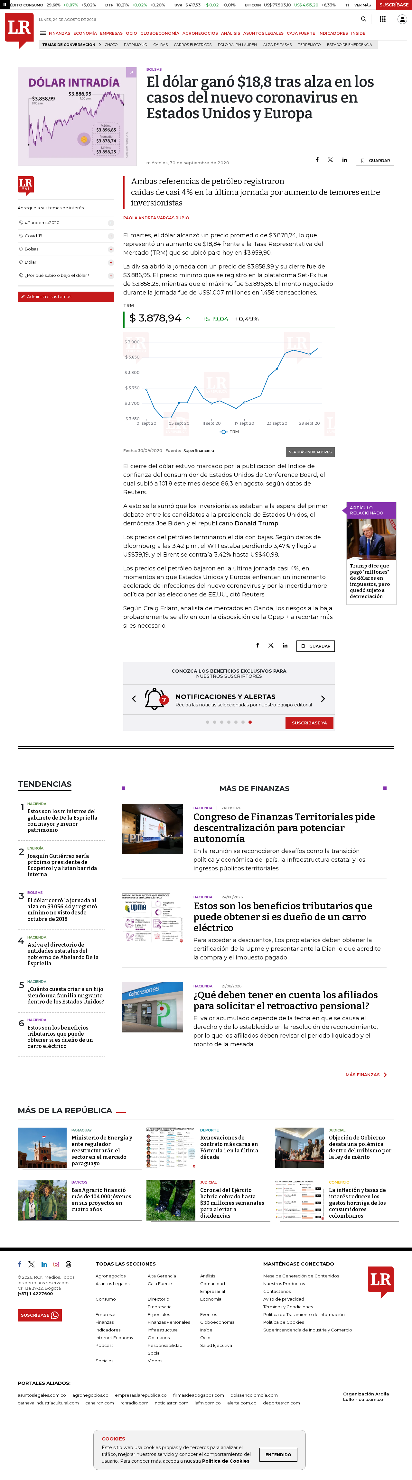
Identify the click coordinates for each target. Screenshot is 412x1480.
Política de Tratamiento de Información (304, 1314)
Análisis (207, 1275)
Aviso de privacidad (283, 1299)
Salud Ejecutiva (216, 1345)
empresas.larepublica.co (141, 1395)
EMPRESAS (111, 33)
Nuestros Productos (284, 1283)
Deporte (209, 1130)
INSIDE (358, 33)
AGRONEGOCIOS (200, 33)
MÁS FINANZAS (363, 1074)
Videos (155, 1360)
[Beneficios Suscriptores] (383, 19)
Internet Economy (114, 1337)
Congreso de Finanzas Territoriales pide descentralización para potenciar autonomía (284, 828)
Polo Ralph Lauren (237, 45)
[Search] (363, 19)
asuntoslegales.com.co (42, 1395)
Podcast (104, 1345)
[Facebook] (317, 160)
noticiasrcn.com (171, 1402)
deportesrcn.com (281, 1402)
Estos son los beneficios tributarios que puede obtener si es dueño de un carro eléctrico (60, 1037)
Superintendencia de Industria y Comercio (307, 1329)
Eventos (208, 1314)
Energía (35, 848)
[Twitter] (330, 160)
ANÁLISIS (230, 33)
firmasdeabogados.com (198, 1395)
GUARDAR (379, 160)
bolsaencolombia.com (254, 1395)
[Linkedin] (344, 160)
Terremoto (309, 45)
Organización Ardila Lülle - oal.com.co (366, 1396)
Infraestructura (163, 1329)
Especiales (159, 1314)
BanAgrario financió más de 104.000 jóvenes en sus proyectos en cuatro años (101, 1199)
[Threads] (71, 1265)
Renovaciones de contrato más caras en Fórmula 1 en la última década (229, 1147)
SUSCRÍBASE (394, 5)
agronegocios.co (90, 1395)
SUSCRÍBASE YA (309, 722)
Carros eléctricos (192, 45)
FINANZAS (59, 33)
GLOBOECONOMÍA (159, 33)
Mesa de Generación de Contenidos (301, 1275)
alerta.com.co (242, 1402)
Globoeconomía (217, 1322)
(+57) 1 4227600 (35, 1293)
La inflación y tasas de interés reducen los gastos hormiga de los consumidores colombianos (357, 1203)
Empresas (106, 1314)
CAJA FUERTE (301, 33)
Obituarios (159, 1337)
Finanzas (105, 1322)
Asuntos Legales (112, 1283)
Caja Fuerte (160, 1283)
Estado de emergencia (349, 45)
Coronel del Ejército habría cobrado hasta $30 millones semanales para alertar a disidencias (232, 1203)
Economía (210, 1299)
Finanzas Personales (169, 1322)
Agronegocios (111, 1275)
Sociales (104, 1360)
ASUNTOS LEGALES (263, 33)
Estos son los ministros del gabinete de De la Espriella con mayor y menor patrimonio (62, 820)
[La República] (19, 31)
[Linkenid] (47, 1265)
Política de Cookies (225, 1461)
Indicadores (108, 1329)
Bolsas (35, 892)
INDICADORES (333, 33)
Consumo (106, 1299)
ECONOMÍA (85, 33)
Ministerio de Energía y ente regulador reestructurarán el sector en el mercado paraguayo (101, 1151)
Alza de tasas (277, 45)
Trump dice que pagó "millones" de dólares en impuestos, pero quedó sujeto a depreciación (370, 581)
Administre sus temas (48, 296)
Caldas (161, 45)
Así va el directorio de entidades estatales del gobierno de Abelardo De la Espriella (63, 954)
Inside (206, 1329)
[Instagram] (58, 1265)
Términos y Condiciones (288, 1306)
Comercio (339, 1182)
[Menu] (44, 33)
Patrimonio (135, 45)
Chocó (111, 45)
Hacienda (36, 804)
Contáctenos (277, 1291)
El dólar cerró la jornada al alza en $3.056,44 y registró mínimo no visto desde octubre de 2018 (62, 909)
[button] (132, 699)
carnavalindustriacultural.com (48, 1402)
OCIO (131, 33)
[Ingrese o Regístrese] (402, 19)
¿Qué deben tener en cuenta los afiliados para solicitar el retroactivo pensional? (285, 1000)
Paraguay (81, 1130)
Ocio (205, 1337)
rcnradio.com (134, 1402)
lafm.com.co (208, 1402)
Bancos (79, 1182)
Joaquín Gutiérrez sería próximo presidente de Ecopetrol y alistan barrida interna (62, 865)
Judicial (337, 1130)
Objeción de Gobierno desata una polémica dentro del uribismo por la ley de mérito (360, 1147)
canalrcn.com (99, 1402)
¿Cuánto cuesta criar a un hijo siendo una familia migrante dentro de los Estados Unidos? (65, 995)
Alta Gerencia (162, 1275)
